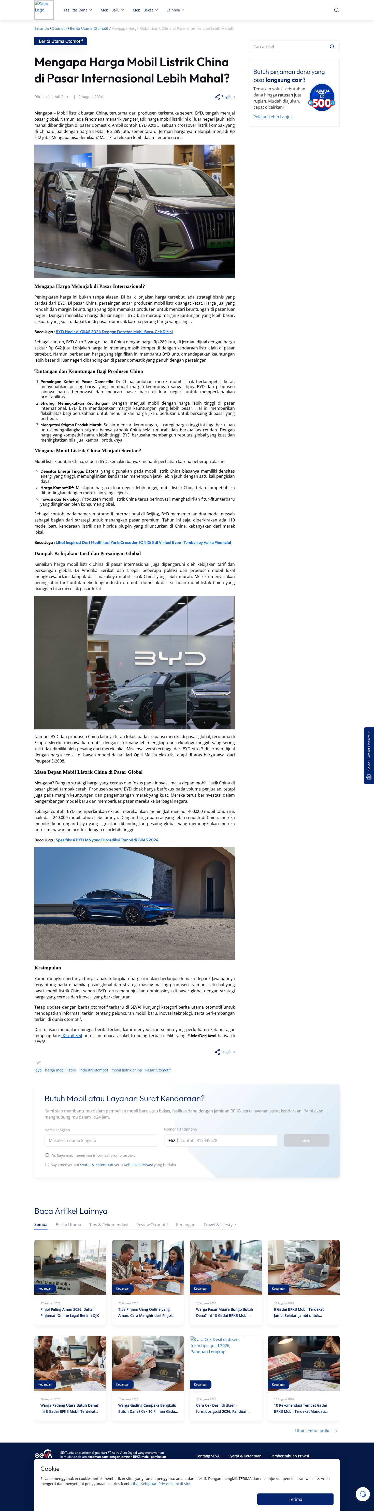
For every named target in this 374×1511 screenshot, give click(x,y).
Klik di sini (72, 1035)
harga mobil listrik (60, 1070)
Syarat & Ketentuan (96, 1164)
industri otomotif (93, 1070)
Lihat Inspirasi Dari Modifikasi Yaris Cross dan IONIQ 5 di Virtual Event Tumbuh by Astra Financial (143, 542)
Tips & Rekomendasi (108, 1224)
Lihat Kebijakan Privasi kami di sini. (161, 1483)
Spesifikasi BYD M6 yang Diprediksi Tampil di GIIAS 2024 (107, 839)
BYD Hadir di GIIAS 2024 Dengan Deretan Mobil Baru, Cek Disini (114, 331)
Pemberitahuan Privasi (289, 1455)
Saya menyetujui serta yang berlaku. (114, 1164)
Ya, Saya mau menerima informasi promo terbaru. (94, 1155)
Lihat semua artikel (313, 1431)
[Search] (332, 46)
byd (38, 1070)
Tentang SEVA (208, 1455)
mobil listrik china (126, 1070)
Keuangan (185, 1224)
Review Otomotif (152, 1224)
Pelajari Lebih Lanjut (272, 116)
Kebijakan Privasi (138, 1164)
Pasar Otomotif (158, 1070)
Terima (295, 1499)
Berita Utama (68, 1224)
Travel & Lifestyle (220, 1224)
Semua (41, 1224)
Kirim (306, 1140)
